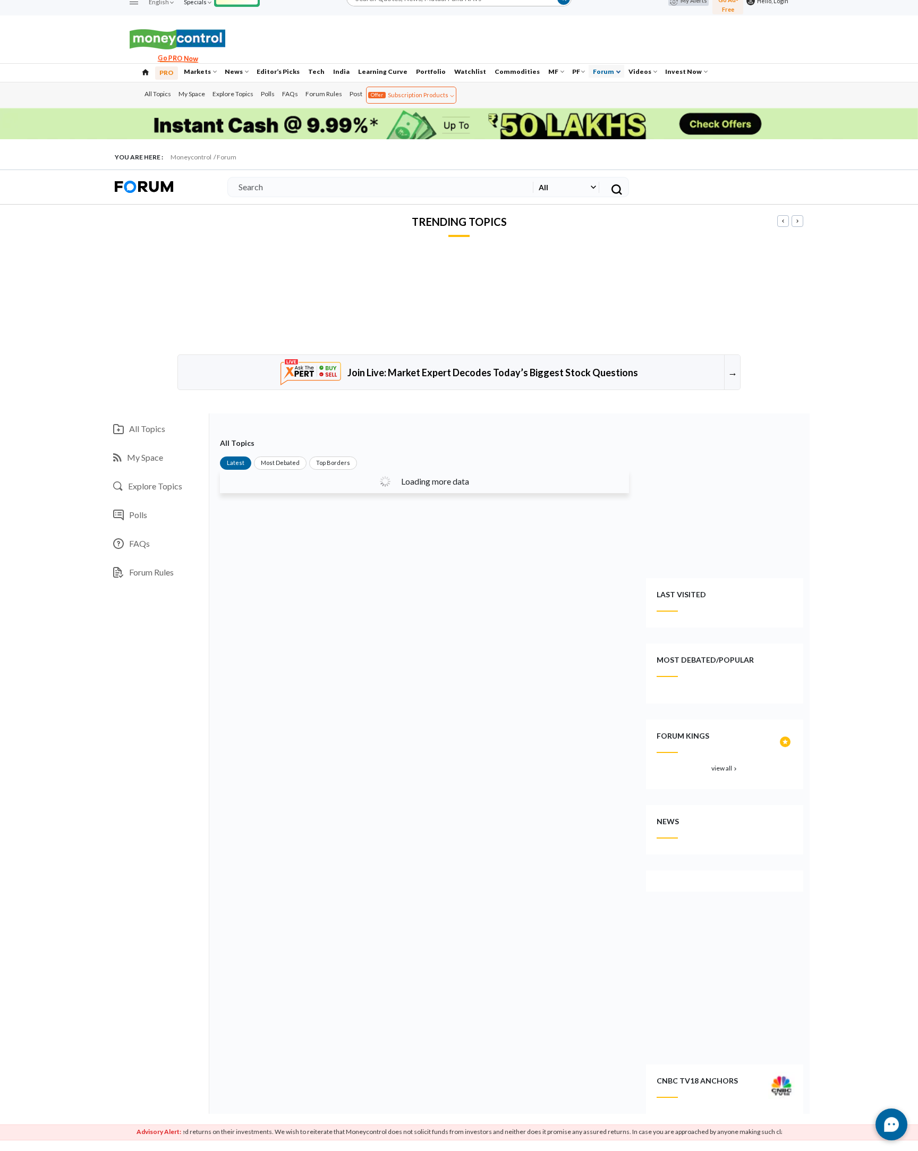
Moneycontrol (191, 157)
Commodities (517, 71)
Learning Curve (382, 71)
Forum (604, 71)
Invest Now (684, 71)
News (234, 71)
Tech (316, 71)
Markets (198, 71)
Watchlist (470, 71)
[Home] (146, 71)
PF (576, 71)
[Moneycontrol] (177, 38)
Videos (640, 71)
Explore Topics (232, 94)
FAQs (290, 94)
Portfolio (431, 71)
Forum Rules (323, 94)
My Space (191, 94)
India (341, 71)
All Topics (157, 94)
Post (356, 94)
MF (553, 71)
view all (724, 768)
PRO (166, 73)
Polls (268, 94)
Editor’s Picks (278, 71)
